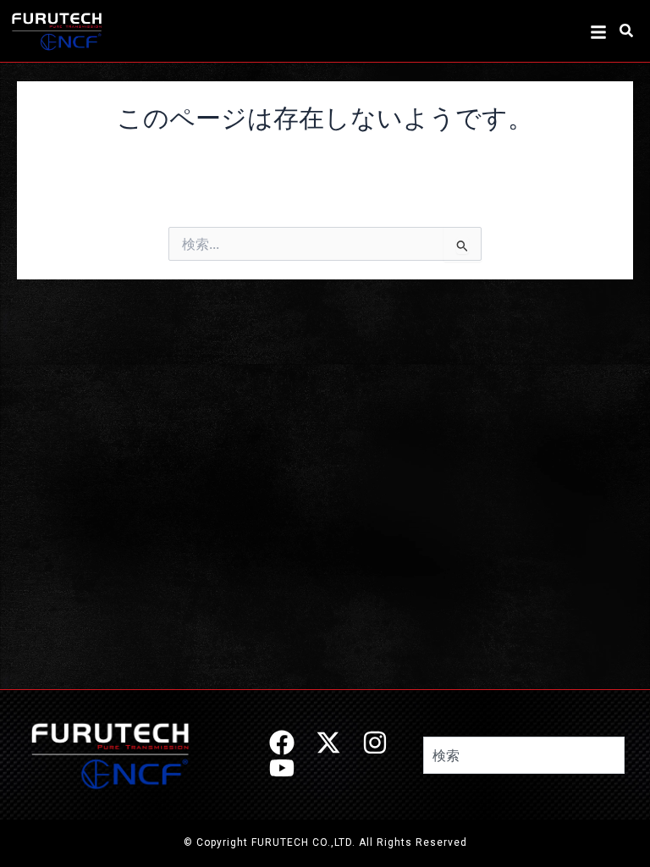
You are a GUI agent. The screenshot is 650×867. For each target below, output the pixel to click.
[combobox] (524, 755)
